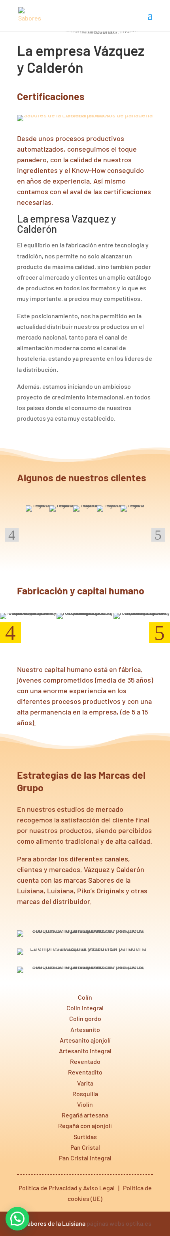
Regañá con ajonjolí (85, 1125)
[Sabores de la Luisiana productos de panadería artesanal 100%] (85, 115)
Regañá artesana (85, 1115)
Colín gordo (85, 1018)
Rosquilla (85, 1093)
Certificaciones (51, 96)
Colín (85, 997)
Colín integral (85, 1007)
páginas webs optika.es (119, 1223)
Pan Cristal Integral (85, 1158)
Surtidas (85, 1136)
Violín (85, 1104)
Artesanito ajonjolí (85, 1040)
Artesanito (85, 1029)
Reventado (85, 1061)
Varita (85, 1083)
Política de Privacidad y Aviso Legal (67, 1187)
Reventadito (85, 1072)
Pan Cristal (85, 1147)
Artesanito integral (85, 1050)
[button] (17, 1218)
